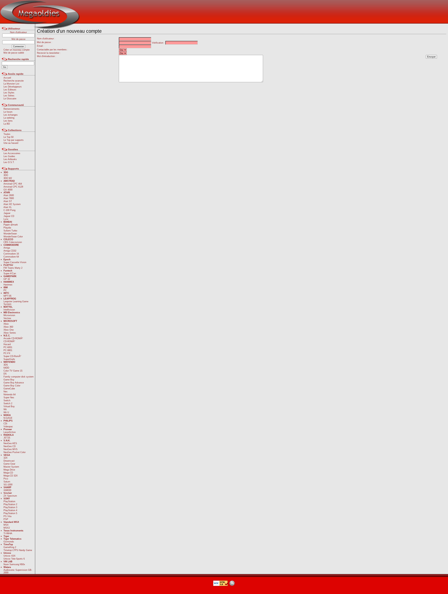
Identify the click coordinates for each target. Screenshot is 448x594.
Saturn (7, 481)
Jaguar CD (9, 216)
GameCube (9, 388)
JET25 (7, 437)
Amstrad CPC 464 (13, 183)
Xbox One (9, 329)
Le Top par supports (14, 140)
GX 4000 (8, 189)
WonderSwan (10, 233)
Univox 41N (9, 555)
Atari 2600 (9, 195)
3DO (6, 175)
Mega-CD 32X (11, 475)
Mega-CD (8, 472)
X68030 (7, 490)
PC (5, 290)
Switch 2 (8, 403)
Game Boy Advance (14, 382)
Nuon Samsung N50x (14, 564)
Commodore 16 (11, 253)
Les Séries (9, 95)
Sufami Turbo (10, 230)
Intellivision (9, 309)
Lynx (6, 219)
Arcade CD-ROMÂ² (13, 338)
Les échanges (11, 115)
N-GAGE (8, 418)
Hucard (7, 344)
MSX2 (7, 527)
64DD (6, 367)
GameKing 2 (10, 547)
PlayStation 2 (10, 504)
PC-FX (7, 353)
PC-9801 (8, 350)
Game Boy (9, 379)
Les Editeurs (10, 89)
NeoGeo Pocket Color (15, 452)
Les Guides (9, 156)
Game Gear (9, 463)
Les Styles (9, 92)
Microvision (9, 315)
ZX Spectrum (10, 495)
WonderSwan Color (13, 236)
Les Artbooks (10, 159)
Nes (6, 391)
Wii (5, 409)
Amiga (7, 247)
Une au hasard (11, 143)
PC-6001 (8, 347)
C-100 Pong (9, 210)
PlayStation (9, 501)
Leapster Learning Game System (16, 302)
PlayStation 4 (10, 510)
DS (5, 373)
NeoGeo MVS (11, 449)
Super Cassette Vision (15, 262)
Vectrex (7, 318)
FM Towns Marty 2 (13, 268)
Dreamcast (9, 460)
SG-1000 (8, 484)
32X (6, 458)
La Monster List (11, 83)
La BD (7, 123)
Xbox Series (10, 332)
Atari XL (8, 207)
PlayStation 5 (10, 513)
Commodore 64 (11, 256)
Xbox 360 (8, 327)
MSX (6, 525)
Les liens (8, 120)
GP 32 (7, 279)
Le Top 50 (8, 137)
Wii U (6, 412)
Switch (7, 400)
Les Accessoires (12, 153)
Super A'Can (10, 273)
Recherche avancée (14, 80)
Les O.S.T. (9, 162)
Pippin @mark (11, 224)
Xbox (6, 324)
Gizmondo (9, 541)
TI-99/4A (8, 533)
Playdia (7, 227)
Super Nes (9, 397)
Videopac (8, 426)
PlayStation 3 (10, 507)
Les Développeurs (13, 86)
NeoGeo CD (10, 446)
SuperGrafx (9, 359)
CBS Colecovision (13, 242)
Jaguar (7, 213)
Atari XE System (12, 204)
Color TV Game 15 (13, 370)
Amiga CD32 (10, 250)
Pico (6, 478)
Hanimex (8, 284)
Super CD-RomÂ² (12, 356)
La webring (9, 117)
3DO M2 (8, 178)
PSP (6, 519)
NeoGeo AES (10, 443)
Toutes (7, 134)
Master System (11, 466)
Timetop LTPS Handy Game (18, 550)
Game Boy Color (12, 385)
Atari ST (8, 201)
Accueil (7, 77)
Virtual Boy (9, 406)
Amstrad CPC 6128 (13, 186)
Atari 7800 (9, 198)
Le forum (8, 112)
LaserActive (10, 432)
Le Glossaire (10, 98)
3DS (6, 364)
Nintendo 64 (10, 394)
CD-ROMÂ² (9, 341)
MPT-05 (7, 296)
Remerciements (11, 109)
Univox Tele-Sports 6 (14, 558)
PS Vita (7, 516)
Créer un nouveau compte (17, 49)
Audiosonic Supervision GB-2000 (18, 571)
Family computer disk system (19, 376)
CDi (5, 423)
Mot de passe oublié (14, 52)
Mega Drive (9, 469)
